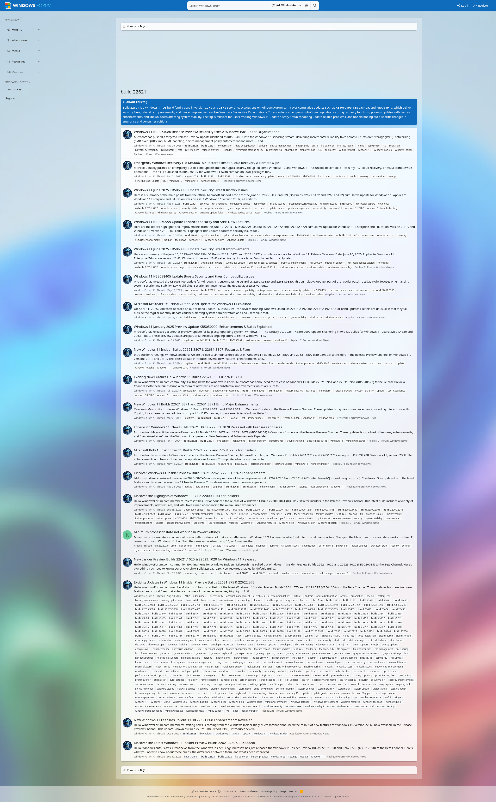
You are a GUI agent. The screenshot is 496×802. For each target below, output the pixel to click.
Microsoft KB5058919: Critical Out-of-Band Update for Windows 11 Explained (192, 304)
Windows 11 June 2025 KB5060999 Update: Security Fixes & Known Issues (191, 190)
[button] (39, 29)
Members (18, 72)
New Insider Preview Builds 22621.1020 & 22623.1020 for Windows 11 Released (195, 559)
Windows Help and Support (242, 550)
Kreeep (138, 546)
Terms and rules (249, 791)
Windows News (164, 154)
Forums (17, 29)
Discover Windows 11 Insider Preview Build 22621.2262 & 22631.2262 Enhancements (199, 473)
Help (283, 791)
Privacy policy (269, 791)
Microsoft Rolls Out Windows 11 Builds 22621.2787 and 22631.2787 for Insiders (195, 450)
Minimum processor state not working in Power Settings (177, 532)
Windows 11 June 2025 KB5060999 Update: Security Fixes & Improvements (191, 249)
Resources (18, 61)
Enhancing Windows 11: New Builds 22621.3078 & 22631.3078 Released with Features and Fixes (208, 427)
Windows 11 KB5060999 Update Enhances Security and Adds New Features (192, 221)
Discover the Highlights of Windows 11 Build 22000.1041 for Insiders (186, 496)
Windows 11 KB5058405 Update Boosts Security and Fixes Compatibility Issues (194, 276)
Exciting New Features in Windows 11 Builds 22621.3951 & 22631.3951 (188, 377)
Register (10, 98)
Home (292, 791)
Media (16, 51)
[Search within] (306, 6)
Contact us (230, 791)
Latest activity (13, 89)
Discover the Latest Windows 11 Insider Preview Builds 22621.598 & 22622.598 (194, 742)
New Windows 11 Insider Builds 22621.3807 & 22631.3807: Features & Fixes (192, 349)
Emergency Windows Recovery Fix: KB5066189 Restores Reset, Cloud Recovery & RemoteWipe (206, 162)
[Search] (314, 6)
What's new (19, 40)
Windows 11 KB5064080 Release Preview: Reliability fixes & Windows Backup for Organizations (206, 131)
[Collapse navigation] (36, 19)
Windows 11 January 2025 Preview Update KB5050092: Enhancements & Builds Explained (203, 326)
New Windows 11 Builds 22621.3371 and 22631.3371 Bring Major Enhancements (196, 404)
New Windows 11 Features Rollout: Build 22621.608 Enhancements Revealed (193, 720)
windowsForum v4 (205, 791)
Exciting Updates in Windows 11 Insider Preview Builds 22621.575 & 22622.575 (194, 582)
